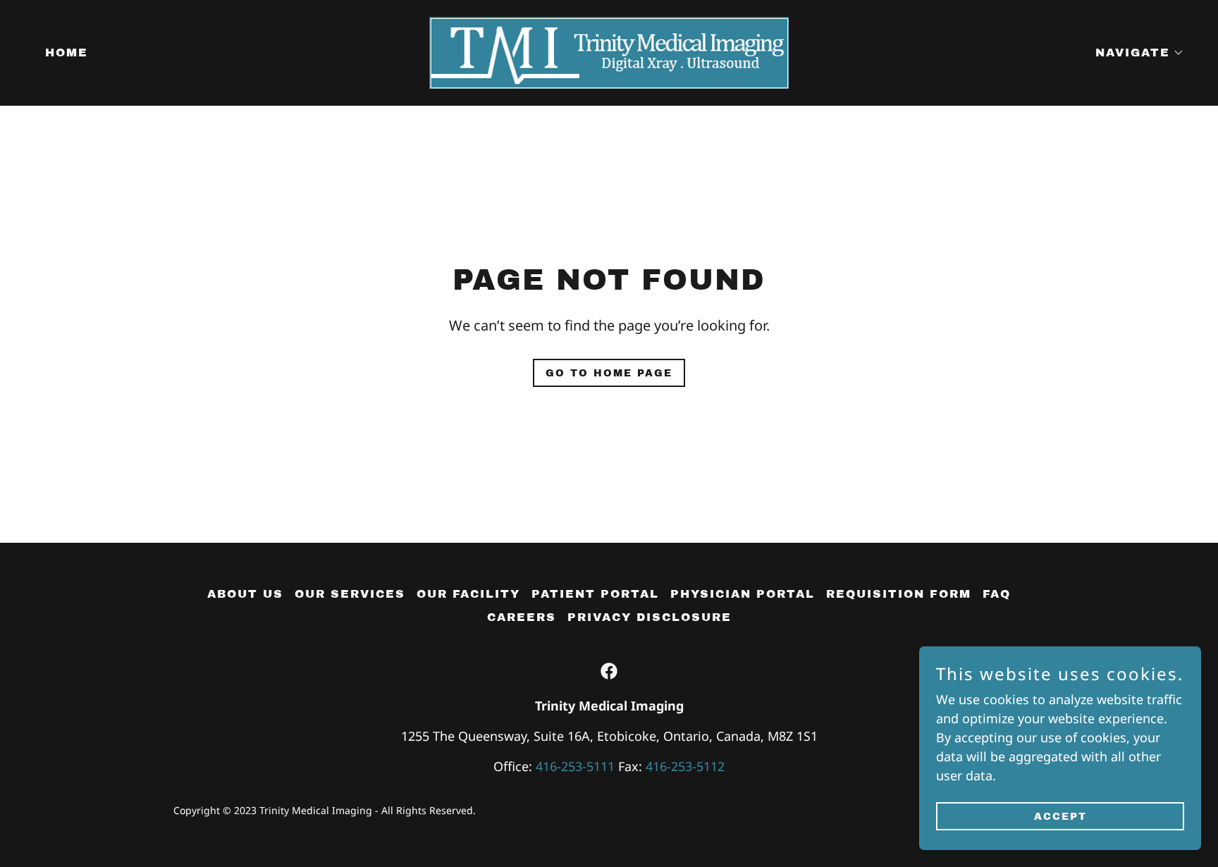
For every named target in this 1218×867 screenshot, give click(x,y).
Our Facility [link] (468, 594)
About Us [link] (245, 594)
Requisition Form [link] (898, 594)
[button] (1134, 52)
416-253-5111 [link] (575, 766)
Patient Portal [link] (595, 594)
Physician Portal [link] (742, 594)
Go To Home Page (609, 373)
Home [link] (66, 53)
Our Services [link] (350, 594)
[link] (609, 51)
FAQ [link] (997, 594)
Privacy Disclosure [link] (649, 617)
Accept (1060, 816)
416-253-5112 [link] (685, 766)
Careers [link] (521, 617)
